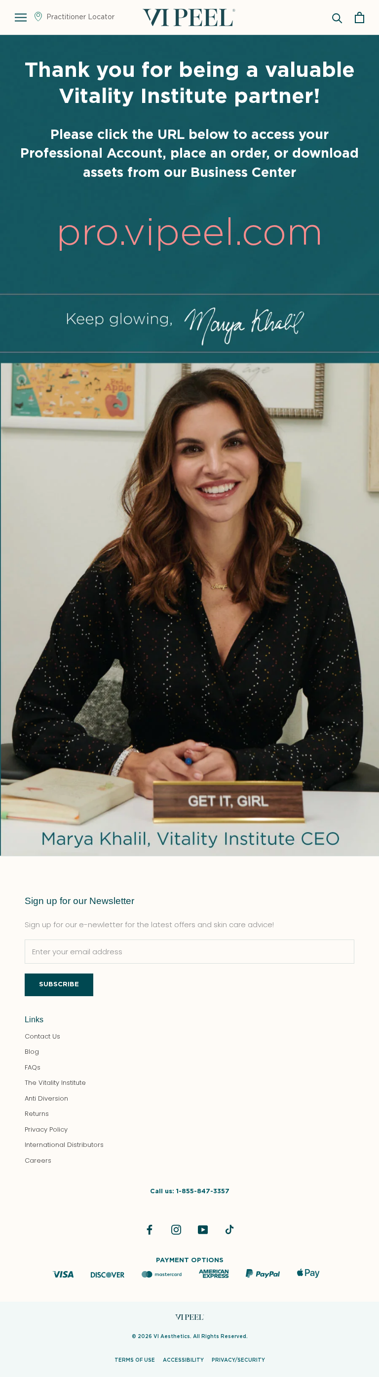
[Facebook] (149, 1229)
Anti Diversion (46, 1098)
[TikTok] (229, 1229)
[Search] (337, 17)
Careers (38, 1160)
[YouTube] (203, 1229)
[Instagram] (176, 1229)
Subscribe (59, 984)
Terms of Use (134, 1360)
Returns (37, 1113)
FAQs (32, 1067)
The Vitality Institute (55, 1082)
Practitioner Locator (79, 17)
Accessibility (183, 1360)
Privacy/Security (238, 1360)
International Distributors (64, 1144)
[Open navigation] (21, 17)
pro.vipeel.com (189, 233)
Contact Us (42, 1036)
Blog (32, 1051)
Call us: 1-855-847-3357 (189, 1191)
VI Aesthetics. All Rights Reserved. (200, 1336)
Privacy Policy (46, 1129)
